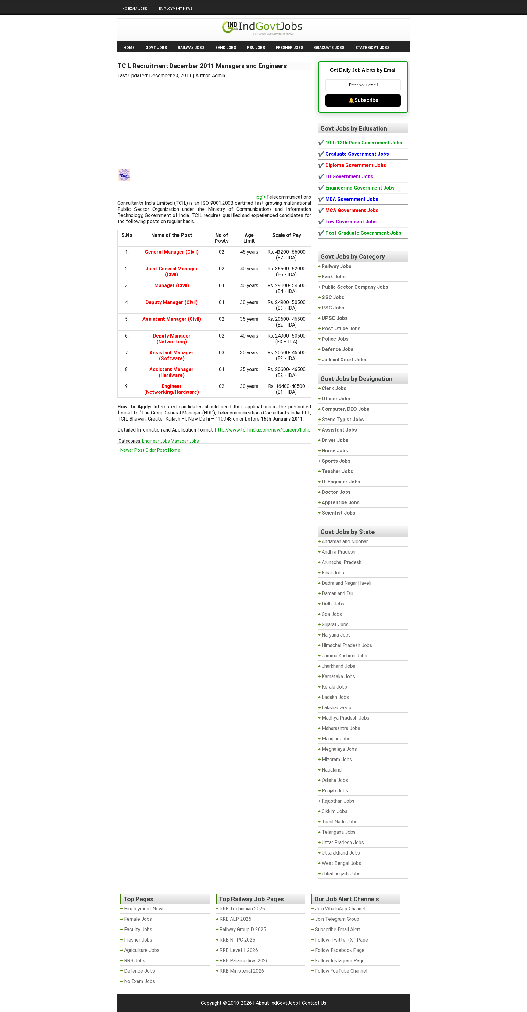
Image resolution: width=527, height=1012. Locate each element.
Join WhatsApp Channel (340, 909)
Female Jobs (138, 919)
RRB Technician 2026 (242, 909)
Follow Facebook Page (339, 950)
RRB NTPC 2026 (237, 940)
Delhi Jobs (333, 604)
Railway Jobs (191, 47)
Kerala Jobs (334, 687)
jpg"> (261, 197)
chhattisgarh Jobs (341, 873)
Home (129, 47)
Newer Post (132, 450)
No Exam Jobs (134, 9)
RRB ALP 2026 (235, 919)
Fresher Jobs (289, 47)
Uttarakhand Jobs (341, 853)
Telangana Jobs (339, 832)
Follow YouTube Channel (341, 971)
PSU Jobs (256, 47)
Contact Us (314, 1003)
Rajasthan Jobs (338, 801)
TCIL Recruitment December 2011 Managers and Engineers (202, 66)
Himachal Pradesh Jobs (347, 645)
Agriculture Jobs (142, 950)
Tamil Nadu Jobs (339, 822)
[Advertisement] (214, 119)
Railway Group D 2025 (243, 929)
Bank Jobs (225, 47)
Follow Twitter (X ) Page (341, 940)
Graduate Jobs (329, 47)
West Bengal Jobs (341, 863)
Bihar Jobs (333, 573)
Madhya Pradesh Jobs (345, 718)
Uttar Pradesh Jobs (343, 842)
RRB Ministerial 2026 (242, 971)
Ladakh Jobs (335, 697)
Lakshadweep (336, 707)
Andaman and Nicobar (345, 541)
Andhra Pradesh (338, 552)
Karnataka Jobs (338, 676)
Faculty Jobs (138, 929)
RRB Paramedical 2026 (244, 960)
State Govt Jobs (372, 47)
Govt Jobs (156, 47)
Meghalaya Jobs (339, 749)
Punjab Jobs (335, 790)
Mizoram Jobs (337, 759)
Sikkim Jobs (334, 811)
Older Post (156, 450)
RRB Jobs (134, 960)
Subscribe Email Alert (338, 929)
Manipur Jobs (336, 739)
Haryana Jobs (336, 635)
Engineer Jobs (156, 441)
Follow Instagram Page (340, 960)
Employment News (176, 9)
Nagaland (332, 770)
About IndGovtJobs (277, 1003)
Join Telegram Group (337, 919)
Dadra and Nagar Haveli (346, 583)
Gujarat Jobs (335, 624)
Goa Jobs (332, 614)
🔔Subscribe (363, 100)
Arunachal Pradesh (341, 562)
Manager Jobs (185, 441)
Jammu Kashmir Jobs (344, 656)
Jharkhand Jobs (338, 666)
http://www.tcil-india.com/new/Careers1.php (262, 430)
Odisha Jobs (335, 780)
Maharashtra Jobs (341, 728)
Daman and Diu (337, 593)
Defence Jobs (139, 971)
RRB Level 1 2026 (239, 950)
